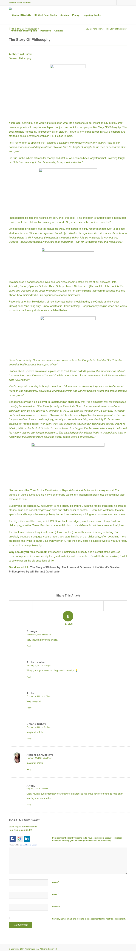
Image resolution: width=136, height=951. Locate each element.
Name (55, 882)
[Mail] (124, 2)
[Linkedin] (119, 2)
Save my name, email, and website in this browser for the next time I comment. (89, 918)
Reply (29, 645)
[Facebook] (113, 2)
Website (56, 906)
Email (55, 894)
